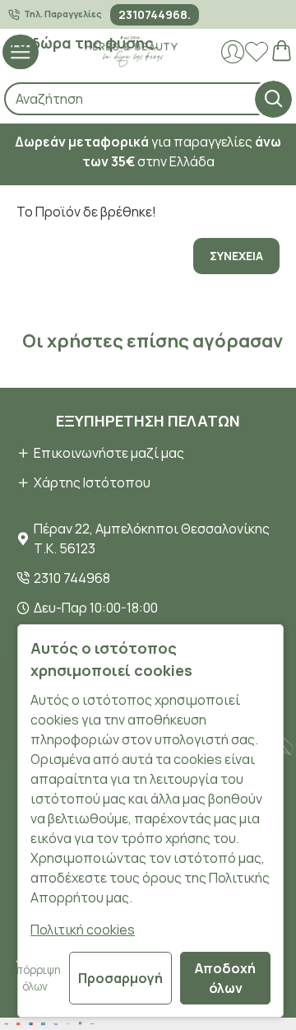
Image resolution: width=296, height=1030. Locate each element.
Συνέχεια (236, 255)
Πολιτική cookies (82, 929)
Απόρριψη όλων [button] (34, 978)
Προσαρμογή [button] (120, 978)
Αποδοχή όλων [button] (225, 978)
